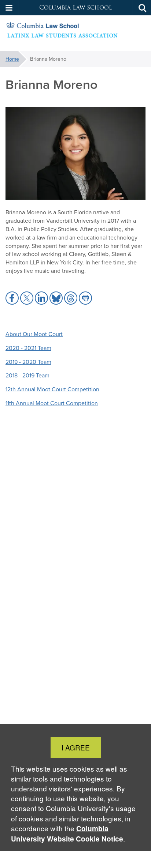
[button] (9, 7)
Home (12, 59)
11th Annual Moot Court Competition (51, 403)
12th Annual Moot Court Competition (52, 389)
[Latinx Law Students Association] (75, 33)
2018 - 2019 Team (27, 375)
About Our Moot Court (34, 334)
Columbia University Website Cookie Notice (67, 834)
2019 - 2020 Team (28, 362)
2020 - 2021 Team (28, 348)
